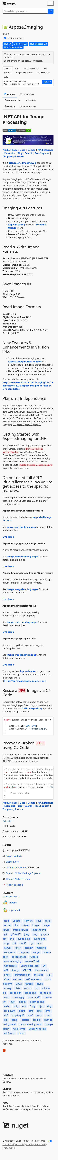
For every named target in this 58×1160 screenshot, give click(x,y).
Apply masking (16, 224)
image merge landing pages (22, 556)
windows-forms (37, 1028)
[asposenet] (5, 910)
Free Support (42, 153)
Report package (14, 884)
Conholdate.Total (30, 965)
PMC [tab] (17, 68)
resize (7, 925)
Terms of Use (38, 1140)
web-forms (19, 1028)
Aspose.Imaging (12, 961)
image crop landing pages (21, 654)
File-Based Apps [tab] (43, 72)
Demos (31, 149)
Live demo (8, 536)
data (17, 988)
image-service (20, 929)
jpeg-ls (36, 1019)
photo (7, 974)
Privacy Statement (36, 1144)
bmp (47, 1010)
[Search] (50, 11)
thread (29, 983)
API (6, 970)
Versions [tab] (11, 106)
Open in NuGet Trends (18, 879)
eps (39, 943)
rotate (25, 925)
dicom (22, 1001)
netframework (33, 979)
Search (29, 153)
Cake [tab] (6, 77)
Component (41, 970)
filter (18, 947)
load (6, 920)
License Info (12, 861)
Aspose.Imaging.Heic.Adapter (25, 361)
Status (7, 1089)
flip (16, 925)
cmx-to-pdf (34, 997)
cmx (6, 997)
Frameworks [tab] (28, 94)
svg (12, 938)
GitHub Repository (32, 708)
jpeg (26, 934)
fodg (32, 1006)
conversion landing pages (21, 527)
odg (16, 1006)
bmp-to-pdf (18, 1015)
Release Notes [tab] (29, 106)
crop (47, 920)
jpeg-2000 (9, 1010)
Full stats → (8, 821)
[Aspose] (5, 902)
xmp (47, 1015)
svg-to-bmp (24, 938)
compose (24, 952)
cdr (36, 988)
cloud (21, 1033)
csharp (8, 988)
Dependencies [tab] (14, 100)
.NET (49, 974)
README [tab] (11, 94)
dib (6, 1019)
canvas (8, 947)
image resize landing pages (22, 622)
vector (27, 988)
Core (6, 979)
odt (24, 1006)
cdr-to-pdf (15, 992)
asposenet (14, 910)
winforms (9, 1033)
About (26, 1140)
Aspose (13, 902)
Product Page (10, 149)
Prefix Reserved (14, 38)
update (16, 920)
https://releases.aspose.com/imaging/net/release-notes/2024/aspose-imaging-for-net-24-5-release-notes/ (28, 385)
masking (41, 947)
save (38, 920)
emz (39, 1010)
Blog (20, 153)
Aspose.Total (32, 961)
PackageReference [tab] (31, 68)
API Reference (45, 149)
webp (7, 1006)
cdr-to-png (30, 992)
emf (31, 1010)
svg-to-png (39, 938)
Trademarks (9, 1147)
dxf (6, 1015)
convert (28, 920)
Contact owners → (11, 896)
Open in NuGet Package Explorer (23, 873)
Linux (19, 983)
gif (5, 934)
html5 (23, 943)
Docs (22, 149)
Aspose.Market (28, 671)
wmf (30, 1015)
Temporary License (13, 156)
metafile (38, 974)
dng (49, 1006)
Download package (16, 867)
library (15, 970)
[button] (47, 82)
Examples (9, 153)
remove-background (31, 1024)
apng (14, 1019)
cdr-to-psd (45, 992)
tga (32, 943)
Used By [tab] (31, 100)
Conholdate (10, 965)
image (35, 925)
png (35, 934)
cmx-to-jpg (18, 997)
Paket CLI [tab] (8, 72)
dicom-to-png (37, 1001)
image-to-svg (39, 929)
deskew (28, 947)
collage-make (19, 956)
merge (36, 952)
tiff (14, 943)
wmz (39, 1015)
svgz (6, 943)
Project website (14, 856)
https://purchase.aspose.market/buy (25, 681)
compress (9, 952)
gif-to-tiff (15, 934)
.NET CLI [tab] (7, 68)
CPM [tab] (45, 68)
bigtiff (22, 1010)
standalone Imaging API (22, 162)
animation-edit (22, 974)
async (40, 983)
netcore (17, 979)
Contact (8, 1075)
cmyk (12, 1001)
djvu (41, 1006)
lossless (25, 1019)
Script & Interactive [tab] (24, 72)
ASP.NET (27, 970)
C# (44, 965)
